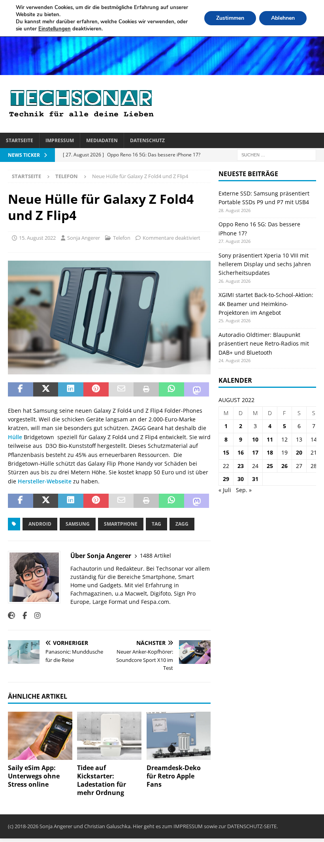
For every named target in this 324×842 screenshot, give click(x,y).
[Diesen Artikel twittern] (45, 389)
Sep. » (244, 490)
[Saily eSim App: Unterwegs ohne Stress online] (40, 736)
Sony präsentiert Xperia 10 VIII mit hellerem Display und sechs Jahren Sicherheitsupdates (265, 264)
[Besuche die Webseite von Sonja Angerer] (11, 615)
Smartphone (121, 524)
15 (226, 452)
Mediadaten (102, 140)
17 (255, 452)
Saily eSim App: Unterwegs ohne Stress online (34, 776)
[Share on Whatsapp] (171, 389)
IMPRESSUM (188, 826)
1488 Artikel (155, 555)
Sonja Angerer (83, 237)
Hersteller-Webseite (45, 481)
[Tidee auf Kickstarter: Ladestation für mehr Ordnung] (109, 736)
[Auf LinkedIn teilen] (70, 389)
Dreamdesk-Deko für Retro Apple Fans (174, 776)
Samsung (78, 524)
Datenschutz (147, 140)
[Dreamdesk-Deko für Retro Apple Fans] (179, 736)
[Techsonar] (162, 70)
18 (270, 452)
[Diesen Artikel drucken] (146, 389)
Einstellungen (54, 28)
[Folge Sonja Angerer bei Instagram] (34, 615)
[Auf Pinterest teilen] (96, 389)
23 (240, 466)
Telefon (121, 237)
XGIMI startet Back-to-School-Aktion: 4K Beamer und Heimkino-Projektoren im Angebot (266, 303)
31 (255, 479)
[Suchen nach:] (276, 154)
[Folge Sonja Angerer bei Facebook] (22, 615)
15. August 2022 (37, 237)
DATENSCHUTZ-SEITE (252, 826)
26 (284, 466)
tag (156, 524)
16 (240, 452)
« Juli (225, 490)
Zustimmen (230, 18)
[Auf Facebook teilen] (20, 389)
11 (270, 439)
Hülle (15, 437)
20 (299, 452)
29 (226, 479)
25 (270, 466)
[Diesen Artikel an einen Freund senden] (121, 389)
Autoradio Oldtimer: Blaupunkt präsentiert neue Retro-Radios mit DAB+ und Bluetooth (264, 343)
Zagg (181, 524)
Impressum (59, 140)
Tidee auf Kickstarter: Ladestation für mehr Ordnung (101, 780)
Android (39, 524)
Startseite (19, 140)
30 (240, 479)
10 (255, 439)
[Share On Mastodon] (196, 389)
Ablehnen (283, 18)
